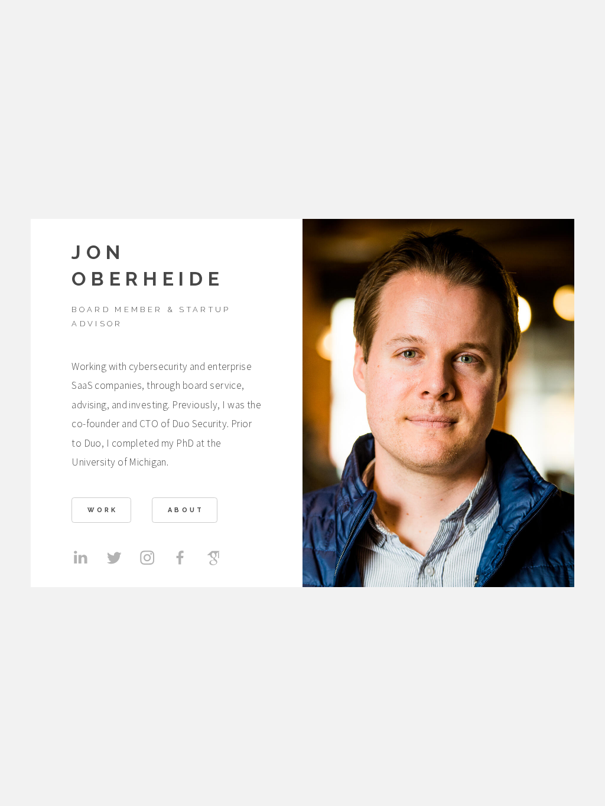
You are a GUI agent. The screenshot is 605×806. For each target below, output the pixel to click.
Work (102, 510)
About (186, 510)
